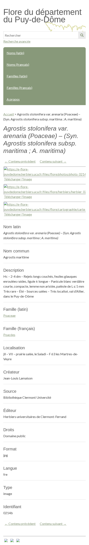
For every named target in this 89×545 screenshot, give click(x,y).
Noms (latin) (15, 53)
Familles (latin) (17, 76)
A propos (13, 99)
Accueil (8, 114)
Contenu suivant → (53, 161)
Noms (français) (18, 64)
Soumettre (82, 35)
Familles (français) (19, 88)
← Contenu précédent (20, 161)
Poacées (9, 335)
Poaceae (9, 315)
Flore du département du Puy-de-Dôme (42, 15)
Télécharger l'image (18, 179)
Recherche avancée (16, 41)
